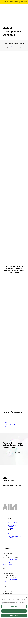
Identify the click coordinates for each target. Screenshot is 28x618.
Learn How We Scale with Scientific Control (14, 2)
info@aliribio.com (7, 564)
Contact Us (10, 526)
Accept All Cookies (14, 615)
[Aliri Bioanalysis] (6, 7)
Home (8, 46)
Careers (10, 533)
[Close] (26, 597)
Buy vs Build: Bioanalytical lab (10, 424)
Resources (11, 528)
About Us (10, 535)
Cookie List (19, 536)
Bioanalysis (18, 46)
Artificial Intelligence (12, 525)
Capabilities (12, 46)
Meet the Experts (12, 536)
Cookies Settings (14, 606)
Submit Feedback (12, 541)
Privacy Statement (6, 603)
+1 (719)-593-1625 (10, 562)
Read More (5, 426)
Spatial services (11, 524)
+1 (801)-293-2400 (12, 579)
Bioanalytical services (13, 522)
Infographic (5, 422)
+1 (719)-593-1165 (12, 560)
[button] (24, 7)
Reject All (14, 611)
